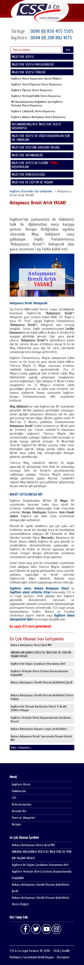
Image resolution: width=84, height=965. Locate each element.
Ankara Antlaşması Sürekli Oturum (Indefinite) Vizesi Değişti (42, 697)
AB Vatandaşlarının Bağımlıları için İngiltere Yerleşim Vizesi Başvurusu (37, 103)
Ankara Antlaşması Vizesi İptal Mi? (31, 645)
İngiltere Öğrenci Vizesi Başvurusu (31, 90)
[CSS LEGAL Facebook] (25, 929)
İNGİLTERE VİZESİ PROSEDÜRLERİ (33, 64)
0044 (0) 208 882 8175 (50, 38)
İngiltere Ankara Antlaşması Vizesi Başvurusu (38, 117)
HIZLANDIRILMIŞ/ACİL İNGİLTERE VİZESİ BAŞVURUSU (36, 126)
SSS (14, 798)
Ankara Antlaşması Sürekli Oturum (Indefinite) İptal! (41, 682)
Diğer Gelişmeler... (21, 747)
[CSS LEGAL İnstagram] (56, 929)
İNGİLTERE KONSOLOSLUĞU (28, 174)
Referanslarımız (21, 804)
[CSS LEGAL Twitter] (36, 929)
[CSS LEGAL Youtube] (46, 929)
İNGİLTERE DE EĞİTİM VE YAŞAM (32, 182)
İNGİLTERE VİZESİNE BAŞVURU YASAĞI (35, 147)
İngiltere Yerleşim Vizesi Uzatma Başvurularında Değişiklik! (39, 673)
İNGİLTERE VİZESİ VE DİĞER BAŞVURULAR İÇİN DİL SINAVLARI (41, 138)
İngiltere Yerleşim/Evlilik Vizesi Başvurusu (36, 96)
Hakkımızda (19, 791)
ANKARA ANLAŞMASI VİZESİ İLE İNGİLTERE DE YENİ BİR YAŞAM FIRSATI (41, 654)
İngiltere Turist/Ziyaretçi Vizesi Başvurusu (36, 84)
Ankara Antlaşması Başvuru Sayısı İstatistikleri (39, 729)
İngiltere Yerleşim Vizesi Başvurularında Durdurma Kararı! (41, 719)
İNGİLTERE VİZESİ (23, 57)
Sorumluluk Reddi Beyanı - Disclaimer (46, 957)
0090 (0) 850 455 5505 (51, 31)
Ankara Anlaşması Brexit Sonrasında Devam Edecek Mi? (41, 738)
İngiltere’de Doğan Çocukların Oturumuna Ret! (38, 664)
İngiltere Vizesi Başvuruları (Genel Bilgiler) (36, 78)
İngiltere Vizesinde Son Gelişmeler (31, 191)
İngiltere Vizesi (21, 784)
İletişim (16, 824)
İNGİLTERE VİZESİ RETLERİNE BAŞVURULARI (35, 165)
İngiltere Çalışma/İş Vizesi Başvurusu (33, 111)
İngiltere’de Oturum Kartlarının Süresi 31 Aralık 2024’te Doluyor (39, 708)
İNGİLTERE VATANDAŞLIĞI (27, 155)
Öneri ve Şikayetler (23, 818)
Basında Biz (19, 811)
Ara (68, 49)
